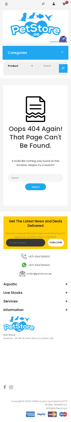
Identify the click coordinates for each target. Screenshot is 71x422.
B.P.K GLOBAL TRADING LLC (56, 403)
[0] (64, 4)
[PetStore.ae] (35, 27)
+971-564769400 (39, 256)
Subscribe (55, 242)
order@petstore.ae (39, 273)
